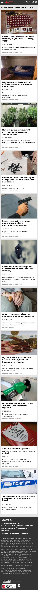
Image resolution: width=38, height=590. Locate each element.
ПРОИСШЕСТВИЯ (8, 327)
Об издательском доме (10, 523)
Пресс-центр (23, 528)
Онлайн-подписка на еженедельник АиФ (17, 525)
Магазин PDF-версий (9, 528)
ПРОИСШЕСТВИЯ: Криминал (12, 52)
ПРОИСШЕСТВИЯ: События (11, 418)
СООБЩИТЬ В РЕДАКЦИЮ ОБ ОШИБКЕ (14, 533)
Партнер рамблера (16, 581)
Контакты (5, 530)
